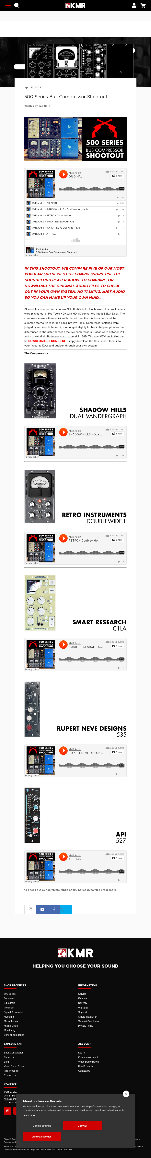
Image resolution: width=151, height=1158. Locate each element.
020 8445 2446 (12, 1102)
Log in (81, 1052)
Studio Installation (87, 1016)
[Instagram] (7, 1111)
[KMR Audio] (75, 5)
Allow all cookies (42, 1136)
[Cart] (143, 5)
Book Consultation (14, 1052)
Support (82, 1012)
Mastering (9, 1016)
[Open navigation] (8, 5)
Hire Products (11, 1070)
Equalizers (9, 1003)
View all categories (14, 1035)
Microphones (11, 1021)
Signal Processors (13, 1012)
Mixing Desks (11, 1025)
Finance (82, 998)
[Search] (17, 5)
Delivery (82, 1003)
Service (82, 994)
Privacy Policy (85, 1025)
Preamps (9, 1007)
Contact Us (10, 1075)
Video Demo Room (14, 1066)
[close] (126, 1094)
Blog (6, 1061)
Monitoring (9, 1030)
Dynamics (9, 998)
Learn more (29, 1115)
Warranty (83, 1007)
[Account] (134, 5)
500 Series (10, 994)
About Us (9, 1057)
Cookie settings (42, 1125)
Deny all (82, 1125)
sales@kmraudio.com (15, 1099)
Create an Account (88, 1057)
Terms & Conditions (88, 1021)
